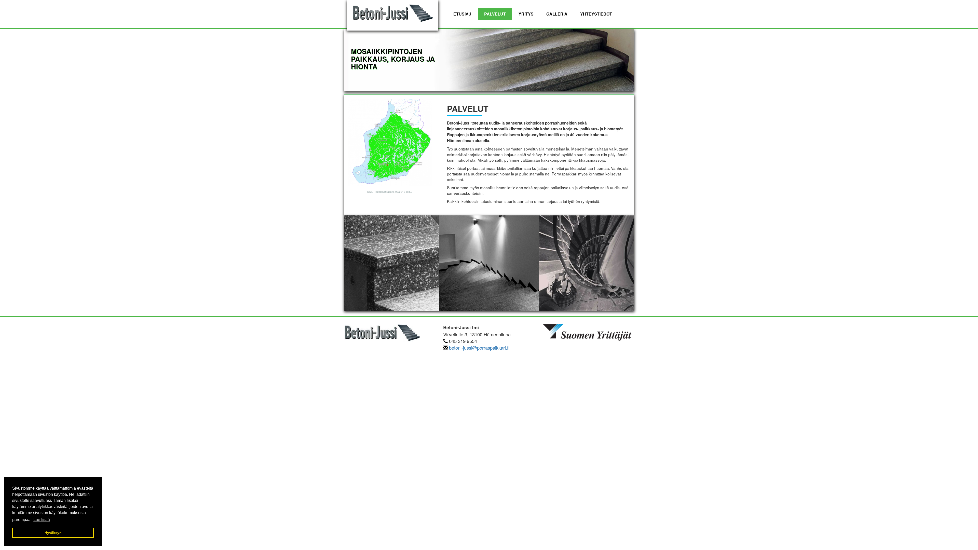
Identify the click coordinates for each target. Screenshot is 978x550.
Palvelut (495, 14)
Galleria (556, 14)
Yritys (526, 14)
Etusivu (462, 14)
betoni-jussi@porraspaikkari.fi (479, 347)
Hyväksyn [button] (53, 533)
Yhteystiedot (596, 14)
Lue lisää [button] (41, 519)
